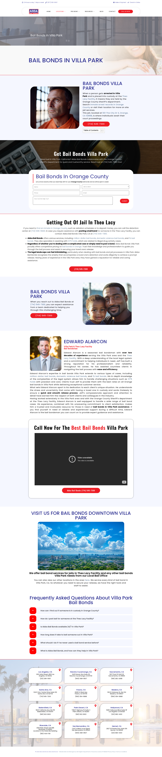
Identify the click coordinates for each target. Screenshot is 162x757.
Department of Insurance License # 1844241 (95, 752)
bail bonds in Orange (72, 246)
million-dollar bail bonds (84, 238)
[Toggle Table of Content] (101, 130)
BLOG (101, 11)
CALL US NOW (125, 11)
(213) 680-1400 (116, 714)
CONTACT (112, 11)
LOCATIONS (60, 11)
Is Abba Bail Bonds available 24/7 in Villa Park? (62, 626)
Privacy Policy (111, 752)
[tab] (81, 610)
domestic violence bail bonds (110, 238)
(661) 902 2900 (45, 714)
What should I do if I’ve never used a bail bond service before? (69, 642)
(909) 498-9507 (81, 679)
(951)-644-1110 (45, 734)
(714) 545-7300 (100, 233)
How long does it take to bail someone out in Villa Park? (66, 634)
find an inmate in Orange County (52, 228)
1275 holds (72, 241)
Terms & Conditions (121, 752)
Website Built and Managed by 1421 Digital (70, 752)
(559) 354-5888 (81, 696)
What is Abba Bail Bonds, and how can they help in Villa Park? (69, 651)
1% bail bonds (99, 376)
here (87, 580)
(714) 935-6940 (38, 231)
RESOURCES (89, 11)
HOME (49, 11)
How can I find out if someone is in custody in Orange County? (69, 610)
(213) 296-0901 (45, 679)
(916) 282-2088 (116, 679)
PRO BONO (74, 11)
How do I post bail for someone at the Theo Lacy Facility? (67, 618)
